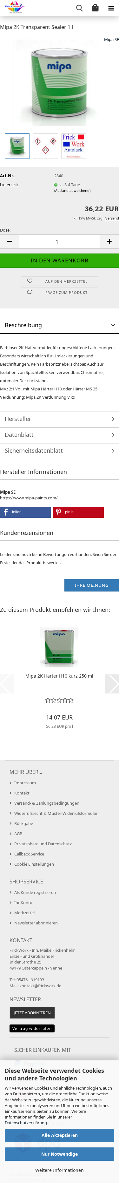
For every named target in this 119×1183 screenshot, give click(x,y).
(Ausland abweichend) (72, 190)
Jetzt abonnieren (32, 1013)
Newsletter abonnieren (36, 923)
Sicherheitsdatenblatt (34, 450)
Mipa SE (111, 39)
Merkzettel (24, 913)
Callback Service (29, 854)
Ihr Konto (23, 902)
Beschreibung (23, 325)
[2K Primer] (59, 83)
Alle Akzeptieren (60, 1135)
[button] (9, 241)
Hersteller (18, 418)
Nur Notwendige (59, 1154)
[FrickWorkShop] (12, 8)
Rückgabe (23, 823)
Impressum (25, 783)
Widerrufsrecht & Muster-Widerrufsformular (55, 813)
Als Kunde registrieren (35, 892)
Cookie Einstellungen (34, 864)
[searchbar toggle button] (79, 8)
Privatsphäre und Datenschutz (43, 844)
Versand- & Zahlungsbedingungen (46, 803)
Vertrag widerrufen (32, 1028)
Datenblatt (19, 434)
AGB (18, 833)
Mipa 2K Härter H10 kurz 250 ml (59, 676)
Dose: (5, 230)
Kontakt (22, 793)
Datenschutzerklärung (26, 1123)
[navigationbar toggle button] (111, 8)
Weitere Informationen (59, 1170)
